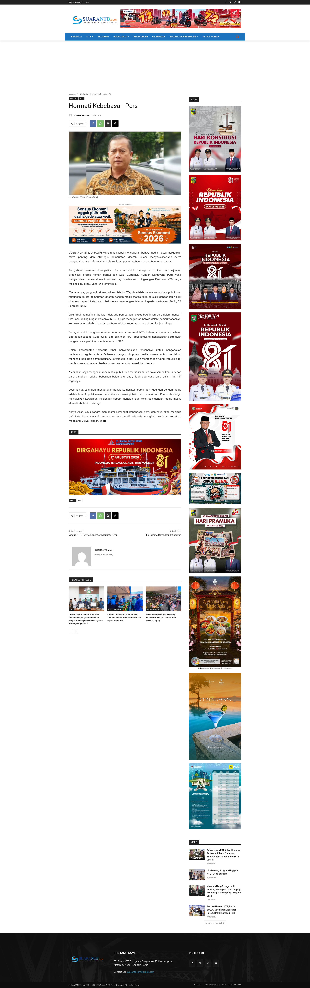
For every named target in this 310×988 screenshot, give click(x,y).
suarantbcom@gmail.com (140, 971)
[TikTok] (235, 2)
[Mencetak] (108, 123)
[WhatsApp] (100, 123)
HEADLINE (83, 93)
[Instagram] (230, 2)
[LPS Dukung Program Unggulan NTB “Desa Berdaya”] (197, 874)
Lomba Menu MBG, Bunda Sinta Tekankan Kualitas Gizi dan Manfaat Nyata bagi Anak (124, 617)
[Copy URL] (115, 123)
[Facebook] (226, 2)
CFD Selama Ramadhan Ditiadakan (163, 535)
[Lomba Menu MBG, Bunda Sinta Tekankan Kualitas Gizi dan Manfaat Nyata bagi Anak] (125, 598)
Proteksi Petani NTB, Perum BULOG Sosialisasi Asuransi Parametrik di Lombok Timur (222, 909)
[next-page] (76, 631)
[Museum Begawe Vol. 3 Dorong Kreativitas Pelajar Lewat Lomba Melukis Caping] (163, 598)
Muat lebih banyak (214, 923)
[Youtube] (239, 2)
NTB (81, 98)
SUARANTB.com (82, 115)
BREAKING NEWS (115, 610)
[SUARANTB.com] (71, 115)
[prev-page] (71, 631)
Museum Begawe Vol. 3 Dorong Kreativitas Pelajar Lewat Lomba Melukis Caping (161, 617)
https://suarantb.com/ (104, 555)
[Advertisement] (155, 64)
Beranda (73, 93)
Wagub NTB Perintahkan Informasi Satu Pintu (93, 535)
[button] (237, 37)
